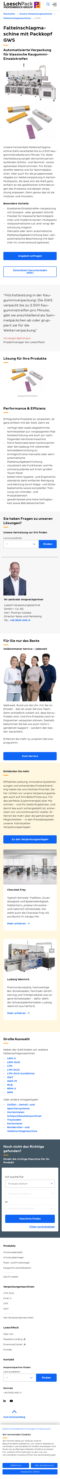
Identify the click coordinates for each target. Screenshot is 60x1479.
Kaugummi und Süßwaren (17, 1268)
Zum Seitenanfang (14, 1417)
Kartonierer (14, 1123)
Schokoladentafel (12, 1252)
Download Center (13, 1344)
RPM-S (11, 1088)
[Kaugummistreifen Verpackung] (27, 379)
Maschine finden (30, 1218)
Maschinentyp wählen (21, 1208)
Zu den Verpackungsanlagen (30, 839)
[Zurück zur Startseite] (23, 5)
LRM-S (11, 1058)
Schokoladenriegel (13, 1257)
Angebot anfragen (30, 256)
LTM (9, 1066)
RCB (10, 1085)
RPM (10, 1092)
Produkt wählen (18, 1183)
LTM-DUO (13, 1069)
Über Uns (8, 1334)
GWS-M (12, 1081)
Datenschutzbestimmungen (19, 1428)
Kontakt (7, 1349)
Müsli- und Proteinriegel (16, 1262)
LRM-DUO (13, 1062)
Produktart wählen (19, 1193)
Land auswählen (12, 538)
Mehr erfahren (16, 923)
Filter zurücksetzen (42, 1226)
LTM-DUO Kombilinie (20, 1073)
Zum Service (30, 756)
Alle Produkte (10, 1276)
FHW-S (7, 1298)
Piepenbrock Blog (12, 1339)
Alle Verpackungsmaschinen (18, 1317)
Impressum (44, 1428)
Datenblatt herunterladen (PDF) (30, 272)
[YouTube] (11, 1401)
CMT (5, 1303)
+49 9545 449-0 (20, 620)
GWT (10, 1077)
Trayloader (14, 1119)
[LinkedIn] (4, 1401)
